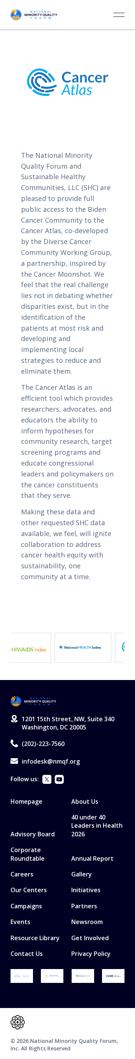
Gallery (81, 874)
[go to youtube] (59, 780)
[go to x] (46, 780)
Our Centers (28, 890)
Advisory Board (32, 834)
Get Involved (90, 938)
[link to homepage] (33, 15)
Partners (84, 906)
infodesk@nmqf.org (51, 761)
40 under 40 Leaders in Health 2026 (97, 825)
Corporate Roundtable (27, 854)
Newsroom (87, 922)
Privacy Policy (91, 954)
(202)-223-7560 (43, 744)
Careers (21, 874)
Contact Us (26, 954)
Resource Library (35, 938)
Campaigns (26, 906)
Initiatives (85, 890)
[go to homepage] (33, 701)
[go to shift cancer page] (21, 976)
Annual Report (92, 858)
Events (20, 922)
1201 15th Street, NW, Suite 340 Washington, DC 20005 (68, 723)
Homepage (26, 801)
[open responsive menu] (118, 15)
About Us (84, 801)
